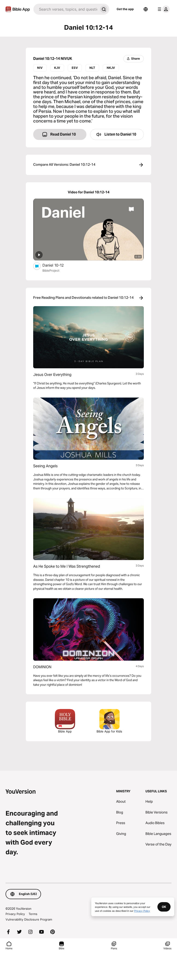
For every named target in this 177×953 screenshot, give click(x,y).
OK (164, 907)
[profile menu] (162, 9)
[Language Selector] (145, 9)
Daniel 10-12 (58, 265)
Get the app (125, 9)
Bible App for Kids (109, 731)
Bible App (65, 731)
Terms (33, 914)
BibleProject (50, 270)
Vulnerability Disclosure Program (29, 919)
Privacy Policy (15, 914)
